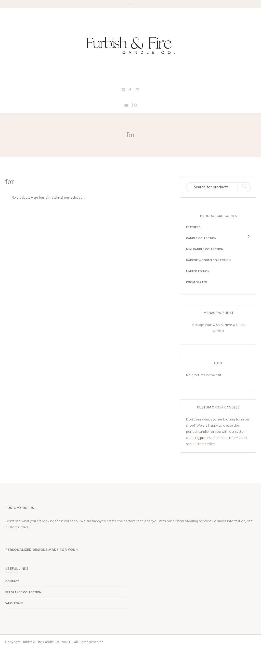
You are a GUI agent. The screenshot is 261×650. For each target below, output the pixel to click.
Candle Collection (201, 238)
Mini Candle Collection (204, 249)
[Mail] (137, 89)
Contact (12, 581)
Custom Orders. (204, 444)
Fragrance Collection (23, 592)
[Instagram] (123, 89)
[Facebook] (130, 89)
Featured (193, 227)
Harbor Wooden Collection (208, 260)
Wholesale (14, 603)
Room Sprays (196, 282)
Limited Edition (198, 271)
